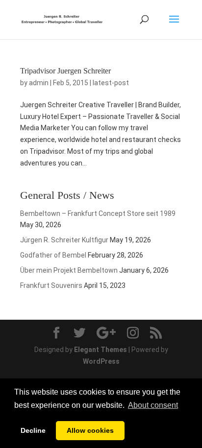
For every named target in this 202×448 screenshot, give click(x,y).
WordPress (101, 361)
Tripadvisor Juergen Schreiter (65, 71)
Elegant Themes (100, 350)
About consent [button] (153, 405)
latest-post (111, 83)
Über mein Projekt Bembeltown (69, 270)
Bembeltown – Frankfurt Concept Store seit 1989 (98, 213)
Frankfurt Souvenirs (51, 285)
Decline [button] (33, 430)
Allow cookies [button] (90, 430)
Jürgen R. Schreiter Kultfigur (64, 240)
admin (39, 83)
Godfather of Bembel (53, 255)
